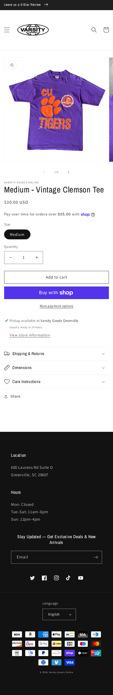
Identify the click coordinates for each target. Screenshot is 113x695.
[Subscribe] (96, 557)
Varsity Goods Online (61, 672)
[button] (7, 30)
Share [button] (15, 396)
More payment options (57, 306)
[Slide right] (69, 172)
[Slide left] (44, 172)
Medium (17, 234)
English (54, 614)
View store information (30, 335)
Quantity (11, 246)
